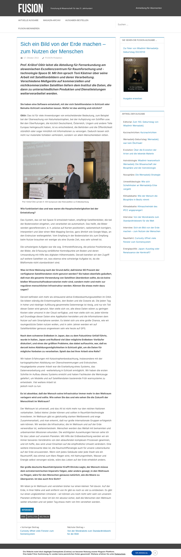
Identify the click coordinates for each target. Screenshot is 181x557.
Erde (23, 517)
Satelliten (32, 517)
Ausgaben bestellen (76, 20)
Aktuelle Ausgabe (28, 20)
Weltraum (44, 517)
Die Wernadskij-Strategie (147, 174)
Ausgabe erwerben (132, 98)
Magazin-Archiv (52, 20)
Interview (27, 510)
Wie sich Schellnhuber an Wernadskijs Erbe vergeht (140, 185)
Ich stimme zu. (142, 553)
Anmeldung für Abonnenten (149, 8)
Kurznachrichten (148, 132)
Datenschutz (120, 554)
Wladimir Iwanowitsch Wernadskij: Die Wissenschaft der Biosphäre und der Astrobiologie (141, 164)
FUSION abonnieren (28, 28)
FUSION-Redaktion (53, 58)
